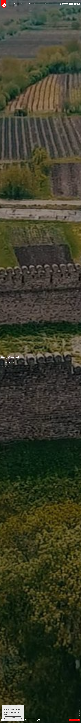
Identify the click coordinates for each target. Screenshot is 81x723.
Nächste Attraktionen (29, 719)
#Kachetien (4, 366)
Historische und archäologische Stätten (20, 362)
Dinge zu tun (32, 3)
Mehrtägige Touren (47, 3)
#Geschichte (11, 366)
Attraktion (5, 362)
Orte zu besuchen (19, 3)
